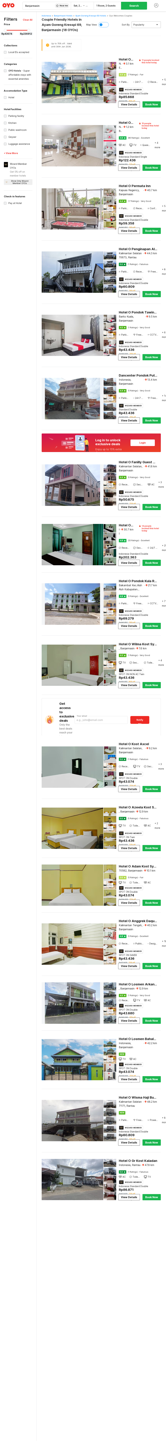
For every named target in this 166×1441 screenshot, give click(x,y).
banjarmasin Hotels (63, 15)
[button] (27, 19)
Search (134, 5)
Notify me (139, 721)
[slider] (5, 30)
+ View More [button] (11, 153)
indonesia (46, 15)
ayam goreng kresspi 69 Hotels (90, 15)
